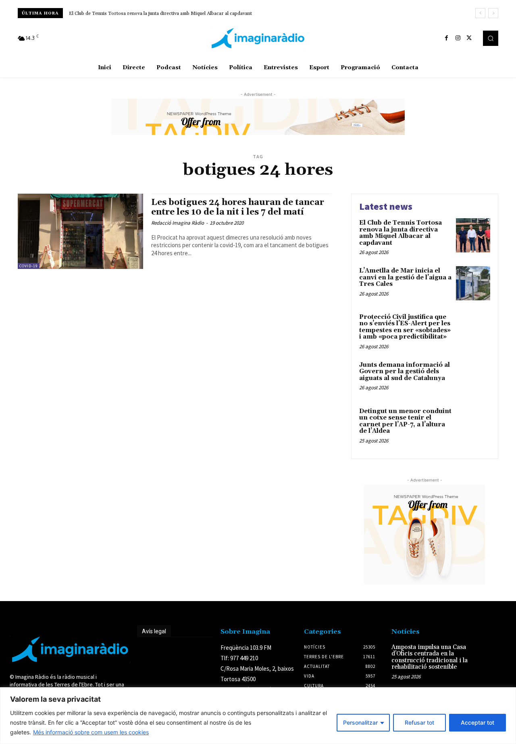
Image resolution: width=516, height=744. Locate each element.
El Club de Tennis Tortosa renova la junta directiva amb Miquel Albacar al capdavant (160, 13)
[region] (258, 715)
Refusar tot (419, 722)
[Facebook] (446, 38)
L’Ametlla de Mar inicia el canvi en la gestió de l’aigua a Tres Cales (405, 277)
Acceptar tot (477, 722)
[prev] (480, 13)
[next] (493, 13)
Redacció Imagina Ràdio (177, 222)
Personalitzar (360, 722)
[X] (469, 38)
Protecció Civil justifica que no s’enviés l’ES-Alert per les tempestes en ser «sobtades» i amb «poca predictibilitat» (405, 327)
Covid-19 (28, 266)
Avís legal (154, 631)
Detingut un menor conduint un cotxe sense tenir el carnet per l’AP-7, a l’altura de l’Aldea (405, 421)
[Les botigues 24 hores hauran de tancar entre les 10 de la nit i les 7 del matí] (80, 231)
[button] (490, 38)
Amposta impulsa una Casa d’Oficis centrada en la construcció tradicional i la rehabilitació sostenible (429, 657)
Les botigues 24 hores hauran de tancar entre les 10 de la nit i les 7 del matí (237, 207)
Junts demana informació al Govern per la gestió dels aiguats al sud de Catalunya (404, 371)
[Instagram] (458, 38)
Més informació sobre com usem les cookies (91, 732)
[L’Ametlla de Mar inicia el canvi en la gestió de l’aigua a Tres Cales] (473, 283)
